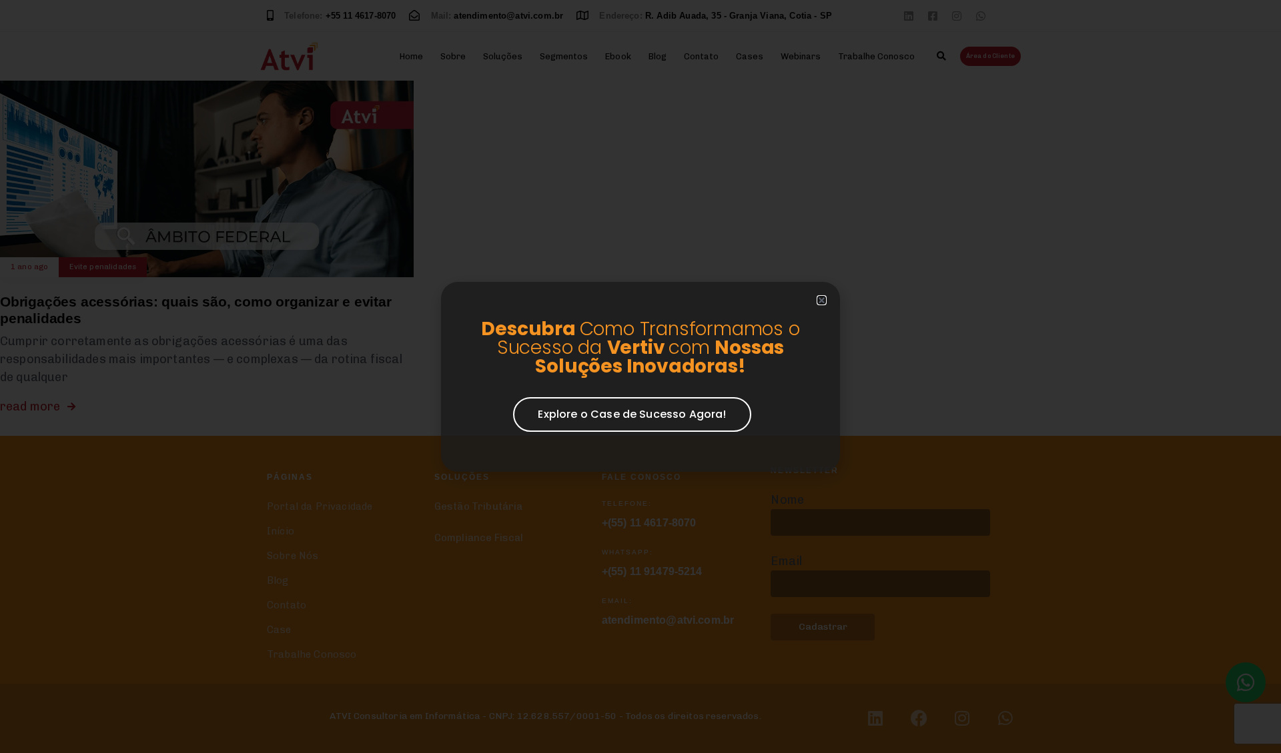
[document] (640, 376)
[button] (822, 300)
